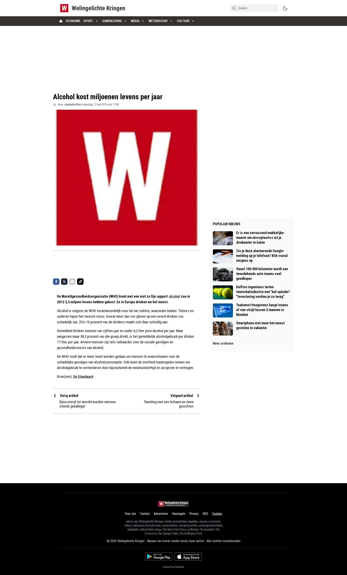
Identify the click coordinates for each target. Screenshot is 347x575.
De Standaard (83, 376)
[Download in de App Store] (188, 557)
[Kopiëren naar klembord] (80, 281)
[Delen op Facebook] (56, 281)
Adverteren (161, 514)
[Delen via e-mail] (72, 281)
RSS (205, 514)
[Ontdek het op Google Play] (158, 557)
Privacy (194, 514)
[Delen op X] (64, 281)
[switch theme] (285, 8)
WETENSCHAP (158, 21)
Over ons (130, 514)
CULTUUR (183, 21)
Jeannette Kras (72, 104)
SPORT (88, 21)
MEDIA (135, 21)
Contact (145, 514)
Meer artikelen (223, 343)
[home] (61, 21)
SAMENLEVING (112, 21)
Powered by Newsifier (173, 567)
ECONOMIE (73, 21)
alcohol (174, 296)
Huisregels (178, 514)
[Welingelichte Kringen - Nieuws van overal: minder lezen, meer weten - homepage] (93, 8)
